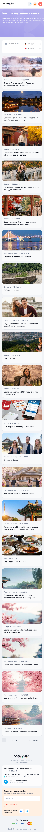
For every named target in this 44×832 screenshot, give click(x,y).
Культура (31, 44)
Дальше (35, 740)
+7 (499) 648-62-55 (30, 775)
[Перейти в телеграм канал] (30, 4)
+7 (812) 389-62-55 (12, 775)
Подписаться (11, 804)
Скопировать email (16, 783)
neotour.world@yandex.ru (19, 780)
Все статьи (12, 44)
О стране (31, 48)
